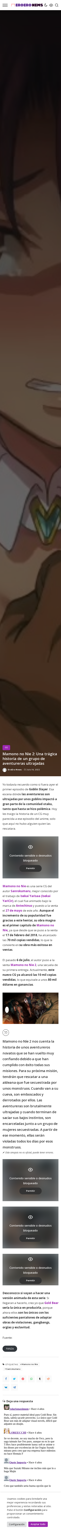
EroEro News (15, 770)
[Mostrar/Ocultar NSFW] (50, 5)
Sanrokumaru (20, 891)
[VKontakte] (6, 1387)
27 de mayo (14, 910)
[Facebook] (6, 1378)
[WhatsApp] (31, 1378)
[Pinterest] (22, 1378)
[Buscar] (55, 5)
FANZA (10, 1348)
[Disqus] (30, 1445)
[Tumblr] (39, 1378)
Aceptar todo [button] (38, 1524)
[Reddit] (48, 1378)
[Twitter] (14, 1378)
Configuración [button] (17, 1524)
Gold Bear (51, 1303)
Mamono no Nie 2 (23, 965)
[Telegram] (14, 1387)
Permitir (30, 868)
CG (6, 747)
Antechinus (24, 906)
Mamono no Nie (14, 886)
